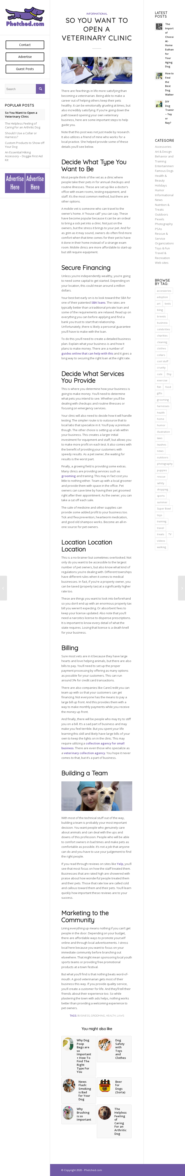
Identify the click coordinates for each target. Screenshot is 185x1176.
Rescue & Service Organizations (164, 238)
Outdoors (161, 214)
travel (160, 528)
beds (168, 303)
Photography (164, 224)
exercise (162, 380)
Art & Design (163, 152)
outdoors (162, 457)
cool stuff (162, 361)
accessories (164, 290)
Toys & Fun (162, 248)
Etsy (169, 374)
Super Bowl (164, 508)
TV (169, 534)
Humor (159, 190)
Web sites (162, 263)
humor (161, 425)
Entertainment (164, 166)
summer (162, 502)
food (168, 387)
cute (159, 374)
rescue (161, 476)
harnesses (163, 406)
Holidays (161, 185)
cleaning (162, 342)
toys (159, 515)
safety (160, 483)
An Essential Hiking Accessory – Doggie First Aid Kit (24, 156)
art (158, 303)
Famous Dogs (164, 171)
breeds (161, 316)
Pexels (159, 219)
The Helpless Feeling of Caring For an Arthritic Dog (22, 125)
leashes (161, 444)
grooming (98, 1015)
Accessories (163, 147)
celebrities (163, 329)
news (160, 451)
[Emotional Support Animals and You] (3, 588)
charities (162, 335)
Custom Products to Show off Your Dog (24, 145)
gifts (159, 393)
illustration (163, 431)
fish (159, 387)
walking (161, 547)
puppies (162, 470)
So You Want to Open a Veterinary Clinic (21, 114)
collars (161, 355)
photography (165, 463)
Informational (96, 13)
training (161, 521)
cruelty (161, 367)
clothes (161, 348)
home (160, 419)
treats (160, 534)
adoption (162, 297)
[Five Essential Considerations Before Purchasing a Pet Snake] (181, 588)
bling (160, 310)
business (83, 1015)
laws (120, 1015)
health (111, 1015)
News (159, 200)
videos (161, 540)
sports (160, 495)
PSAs (158, 229)
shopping (162, 489)
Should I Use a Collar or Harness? (21, 135)
